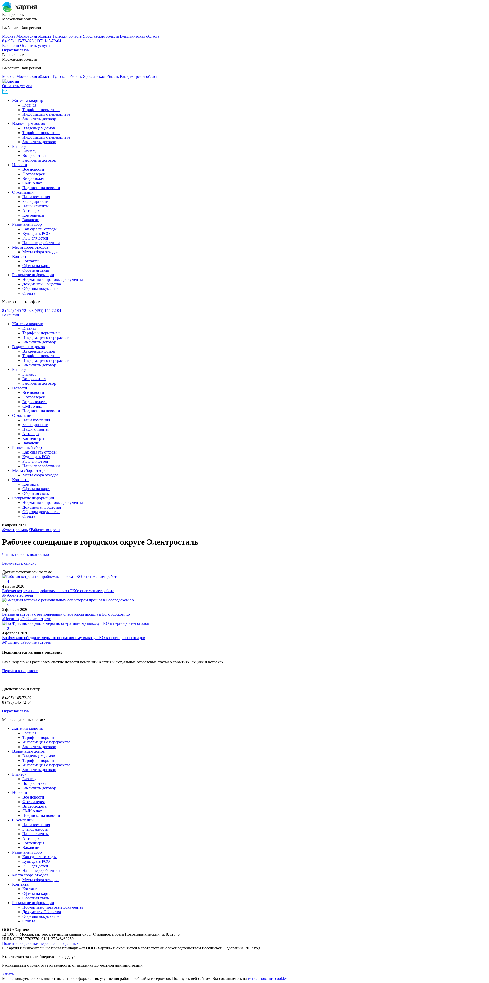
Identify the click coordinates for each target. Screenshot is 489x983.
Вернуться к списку (19, 563)
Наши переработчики (41, 243)
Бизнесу (19, 146)
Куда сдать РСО (36, 233)
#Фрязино (10, 642)
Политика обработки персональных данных (40, 943)
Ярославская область (101, 36)
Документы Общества (41, 284)
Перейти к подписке (20, 671)
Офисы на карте (36, 265)
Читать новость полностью (25, 554)
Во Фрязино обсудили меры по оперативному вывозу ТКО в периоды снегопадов (73, 637)
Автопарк (30, 210)
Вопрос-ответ (34, 155)
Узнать (8, 974)
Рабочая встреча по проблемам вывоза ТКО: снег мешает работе (58, 591)
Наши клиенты (35, 206)
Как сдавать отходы (39, 229)
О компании (23, 192)
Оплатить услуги (35, 45)
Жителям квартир (27, 100)
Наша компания (36, 197)
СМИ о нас (32, 183)
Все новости (33, 169)
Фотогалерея (33, 174)
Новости (19, 165)
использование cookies (267, 978)
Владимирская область (139, 36)
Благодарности (35, 201)
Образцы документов (41, 288)
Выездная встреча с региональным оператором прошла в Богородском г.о (66, 614)
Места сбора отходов (30, 247)
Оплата (28, 293)
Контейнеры (33, 215)
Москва (8, 36)
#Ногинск (10, 619)
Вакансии (10, 45)
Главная (29, 105)
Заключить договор (39, 119)
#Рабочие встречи (44, 529)
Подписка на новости (41, 187)
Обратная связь (15, 50)
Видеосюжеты (34, 178)
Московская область (33, 36)
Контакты (20, 256)
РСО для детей (35, 238)
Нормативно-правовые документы (52, 279)
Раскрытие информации (33, 275)
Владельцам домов (28, 123)
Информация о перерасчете (46, 114)
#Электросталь (15, 529)
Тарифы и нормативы (41, 110)
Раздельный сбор (27, 224)
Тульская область (67, 36)
